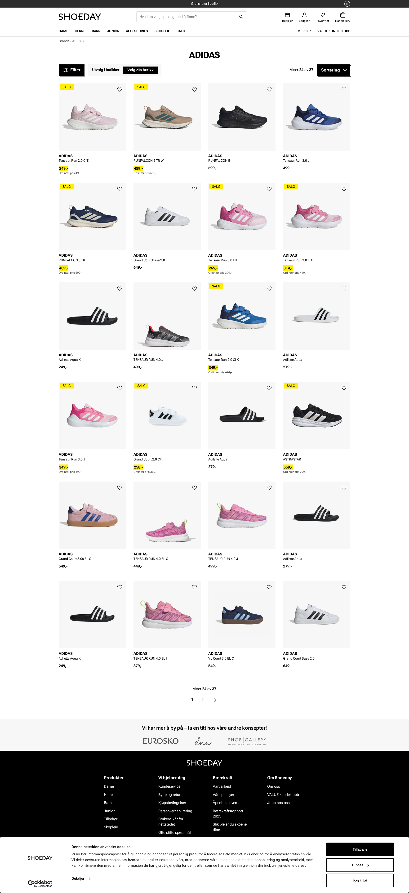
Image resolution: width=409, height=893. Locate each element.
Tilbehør (110, 819)
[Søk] (241, 17)
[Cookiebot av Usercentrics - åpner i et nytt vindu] (40, 883)
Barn (96, 31)
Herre (80, 31)
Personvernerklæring (175, 811)
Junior (113, 31)
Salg (181, 31)
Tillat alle (360, 849)
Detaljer (77, 878)
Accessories (137, 31)
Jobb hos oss (278, 803)
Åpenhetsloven (225, 803)
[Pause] (346, 4)
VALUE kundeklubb (333, 31)
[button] (333, 70)
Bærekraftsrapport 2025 (228, 813)
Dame (63, 31)
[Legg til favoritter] (119, 89)
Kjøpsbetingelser (172, 803)
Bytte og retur (169, 794)
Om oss (273, 786)
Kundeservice (169, 786)
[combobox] (187, 16)
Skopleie (162, 31)
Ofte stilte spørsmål (174, 832)
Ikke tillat (360, 880)
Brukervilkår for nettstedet (170, 821)
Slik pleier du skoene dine (230, 827)
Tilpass (357, 865)
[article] (92, 124)
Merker (304, 31)
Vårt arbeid (222, 786)
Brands (64, 41)
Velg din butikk (140, 70)
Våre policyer (223, 794)
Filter (75, 69)
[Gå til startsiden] (80, 16)
